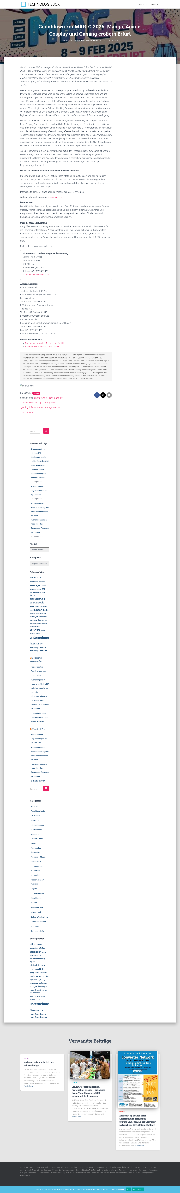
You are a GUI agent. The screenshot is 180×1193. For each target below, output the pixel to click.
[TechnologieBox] (40, 4)
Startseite (143, 4)
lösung (38, 613)
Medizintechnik (37, 907)
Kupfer (45, 610)
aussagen (35, 585)
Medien (34, 903)
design (43, 592)
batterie (44, 586)
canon (52, 397)
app (44, 582)
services (33, 626)
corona (33, 592)
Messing (32, 620)
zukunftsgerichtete (38, 648)
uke (22, 412)
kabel (31, 610)
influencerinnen (36, 407)
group (32, 606)
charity (59, 397)
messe (56, 407)
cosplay (33, 402)
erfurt (45, 402)
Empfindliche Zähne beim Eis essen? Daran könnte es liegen (39, 717)
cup (40, 402)
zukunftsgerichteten (38, 651)
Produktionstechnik (38, 922)
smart (38, 626)
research (33, 623)
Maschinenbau (36, 898)
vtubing (29, 412)
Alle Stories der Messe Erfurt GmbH (42, 346)
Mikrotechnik (36, 912)
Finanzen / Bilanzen (39, 857)
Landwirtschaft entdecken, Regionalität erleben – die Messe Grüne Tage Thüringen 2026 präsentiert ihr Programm (88, 1091)
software (35, 629)
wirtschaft (35, 644)
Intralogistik (35, 875)
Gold (41, 602)
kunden (37, 609)
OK (128, 1189)
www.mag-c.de (55, 197)
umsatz (38, 633)
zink (41, 644)
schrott (38, 623)
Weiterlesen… (29, 1086)
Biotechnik (35, 820)
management (36, 616)
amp (40, 581)
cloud (38, 589)
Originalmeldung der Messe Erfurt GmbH (44, 343)
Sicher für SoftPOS (38, 781)
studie (43, 630)
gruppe (37, 606)
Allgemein (35, 806)
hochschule (43, 606)
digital (32, 595)
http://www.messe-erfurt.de (36, 274)
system (32, 633)
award (44, 397)
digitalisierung (37, 598)
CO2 (43, 589)
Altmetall (39, 578)
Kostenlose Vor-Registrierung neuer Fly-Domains (39, 490)
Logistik (34, 889)
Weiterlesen (138, 1189)
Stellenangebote (37, 931)
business (33, 589)
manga (48, 407)
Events (36, 393)
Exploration (34, 603)
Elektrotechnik (36, 830)
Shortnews (35, 926)
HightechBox (39, 729)
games (52, 402)
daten (38, 592)
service (44, 623)
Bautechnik (35, 816)
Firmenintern (36, 862)
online (38, 620)
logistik (33, 613)
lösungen (43, 613)
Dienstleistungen (37, 825)
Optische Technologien (40, 917)
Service (154, 4)
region (44, 620)
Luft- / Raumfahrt (38, 893)
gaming (24, 407)
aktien (33, 577)
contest (24, 402)
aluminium (34, 582)
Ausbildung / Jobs (38, 811)
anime (37, 397)
